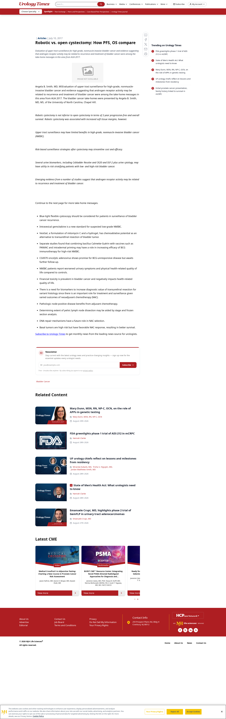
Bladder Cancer (43, 381)
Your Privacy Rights (98, 625)
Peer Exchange (60, 12)
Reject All (175, 711)
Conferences (134, 4)
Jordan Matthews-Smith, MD (83, 469)
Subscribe (126, 365)
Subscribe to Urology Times (50, 333)
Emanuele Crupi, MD (82, 518)
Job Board (59, 622)
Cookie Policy (38, 716)
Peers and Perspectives (76, 12)
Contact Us (59, 619)
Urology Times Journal (119, 12)
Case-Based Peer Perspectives (98, 12)
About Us (24, 619)
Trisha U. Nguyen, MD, (102, 467)
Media (122, 4)
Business (111, 4)
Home (167, 643)
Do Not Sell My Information (103, 622)
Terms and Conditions (65, 625)
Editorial (23, 625)
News (189, 643)
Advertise (24, 622)
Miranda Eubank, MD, (82, 467)
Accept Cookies (193, 711)
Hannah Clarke (79, 438)
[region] (113, 712)
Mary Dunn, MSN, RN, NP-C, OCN (87, 417)
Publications (150, 4)
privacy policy (88, 370)
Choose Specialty (28, 11)
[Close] (222, 711)
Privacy (93, 619)
